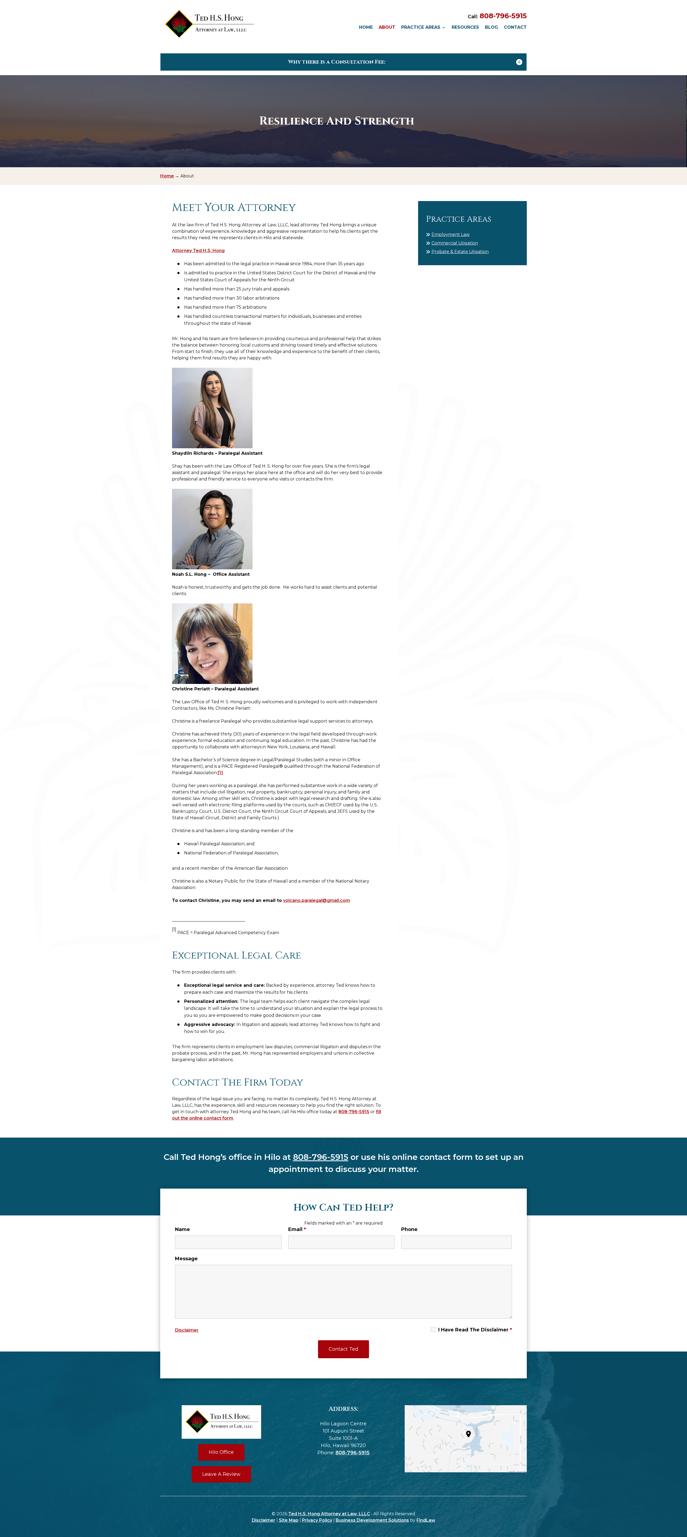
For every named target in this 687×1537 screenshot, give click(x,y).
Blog (491, 28)
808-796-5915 (503, 16)
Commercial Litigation (455, 243)
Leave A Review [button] (221, 1474)
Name (182, 1229)
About (387, 28)
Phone (409, 1229)
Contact (515, 28)
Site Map (288, 1520)
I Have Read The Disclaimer (475, 1329)
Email (297, 1229)
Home (366, 28)
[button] (681, 1498)
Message (186, 1259)
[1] (220, 772)
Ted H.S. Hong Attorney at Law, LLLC (329, 1513)
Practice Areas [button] (420, 28)
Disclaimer (187, 1330)
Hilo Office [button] (221, 1452)
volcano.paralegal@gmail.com (316, 900)
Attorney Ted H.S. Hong (198, 250)
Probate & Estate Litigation (460, 251)
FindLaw (425, 1520)
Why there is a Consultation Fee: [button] (336, 62)
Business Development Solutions (372, 1520)
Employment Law (451, 234)
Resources (465, 28)
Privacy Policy (317, 1520)
